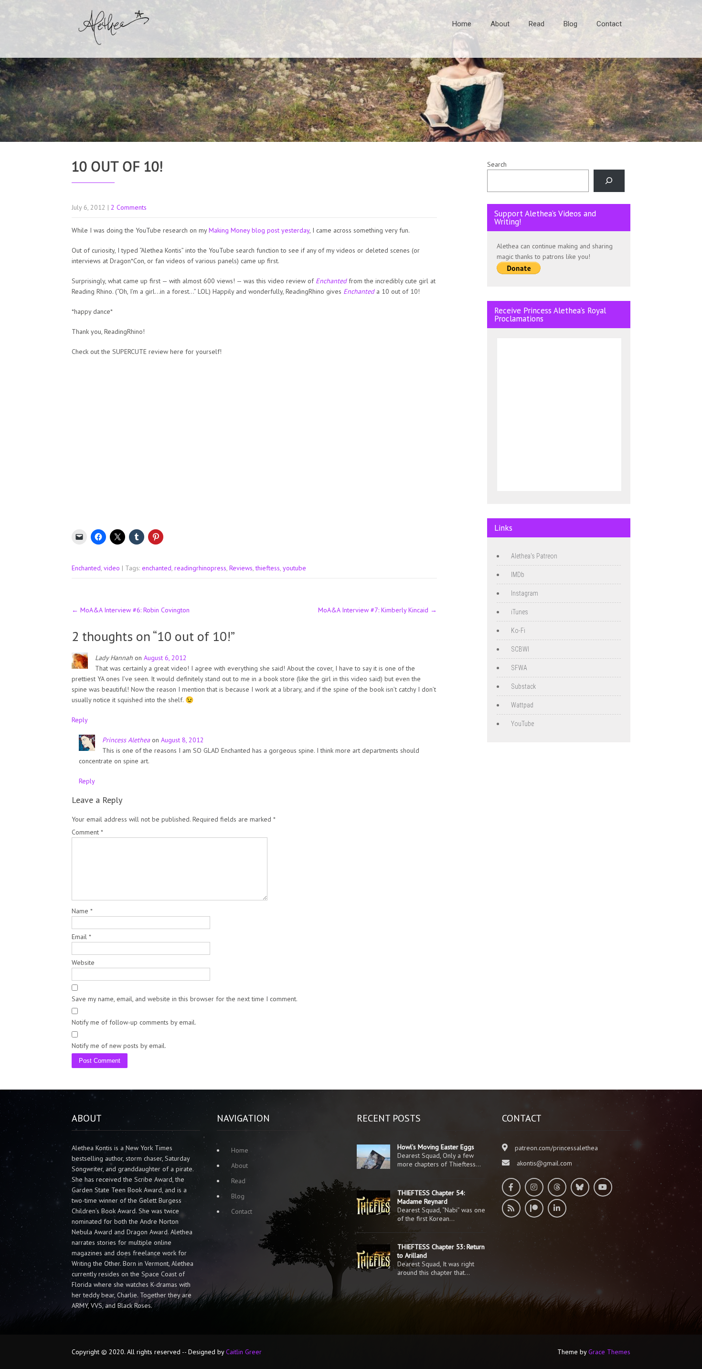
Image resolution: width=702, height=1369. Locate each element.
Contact (609, 24)
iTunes (519, 612)
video (112, 568)
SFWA (519, 668)
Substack (523, 686)
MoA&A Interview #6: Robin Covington (131, 610)
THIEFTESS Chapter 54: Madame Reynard (431, 1197)
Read (536, 24)
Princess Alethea (126, 740)
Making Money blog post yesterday (259, 230)
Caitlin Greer (244, 1352)
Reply (80, 720)
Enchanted (86, 568)
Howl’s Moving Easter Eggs (435, 1147)
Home (461, 24)
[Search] (609, 181)
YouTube (522, 723)
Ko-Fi (518, 630)
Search (497, 164)
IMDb (517, 574)
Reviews (241, 568)
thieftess (267, 568)
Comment (87, 832)
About (500, 24)
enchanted (156, 568)
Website (83, 962)
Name (82, 911)
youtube (294, 568)
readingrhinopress (200, 568)
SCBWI (520, 649)
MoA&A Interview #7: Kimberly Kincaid (377, 610)
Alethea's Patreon (534, 556)
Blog (570, 24)
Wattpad (522, 705)
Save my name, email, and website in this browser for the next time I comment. (185, 999)
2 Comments (129, 207)
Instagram (524, 593)
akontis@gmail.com (544, 1163)
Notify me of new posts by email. (119, 1045)
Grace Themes (609, 1352)
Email (81, 936)
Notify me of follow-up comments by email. (134, 1022)
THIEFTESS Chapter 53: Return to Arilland (441, 1251)
